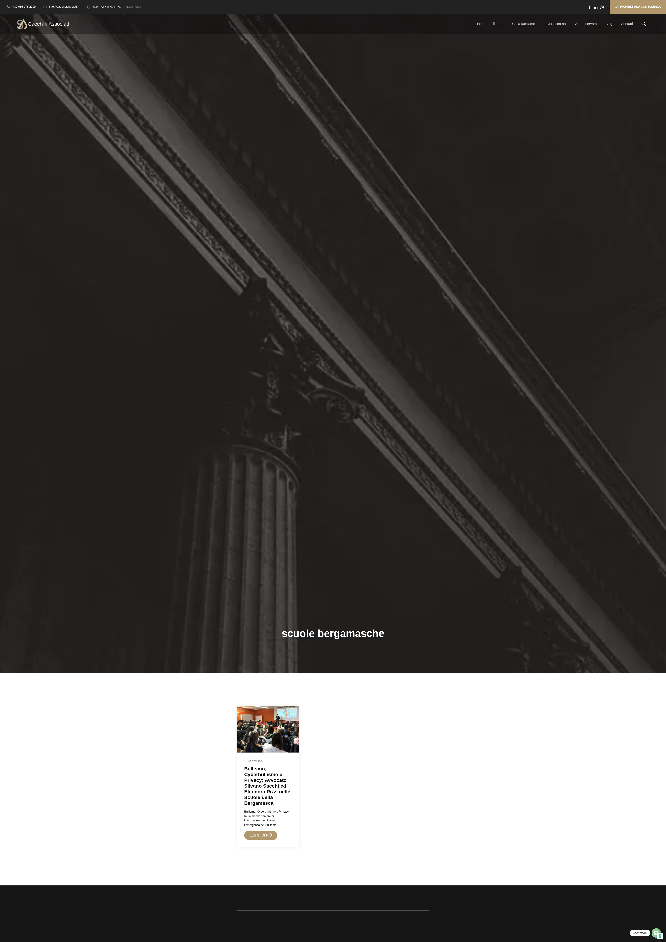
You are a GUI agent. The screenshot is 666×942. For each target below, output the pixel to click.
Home (480, 24)
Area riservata (586, 24)
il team (498, 24)
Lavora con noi (555, 24)
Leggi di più (261, 835)
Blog (608, 24)
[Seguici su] (589, 7)
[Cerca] (644, 24)
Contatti (627, 24)
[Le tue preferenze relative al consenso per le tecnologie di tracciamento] (660, 936)
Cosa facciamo (523, 24)
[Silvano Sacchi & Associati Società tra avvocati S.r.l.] (43, 24)
